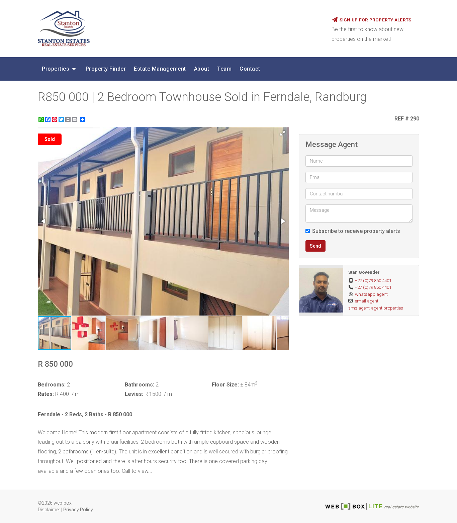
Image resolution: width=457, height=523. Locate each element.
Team (224, 69)
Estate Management (160, 69)
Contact (250, 69)
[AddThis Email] (75, 119)
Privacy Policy (78, 509)
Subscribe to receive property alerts (356, 231)
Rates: (46, 394)
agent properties (387, 308)
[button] (282, 133)
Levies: (134, 394)
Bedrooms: (52, 384)
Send (315, 246)
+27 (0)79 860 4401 (373, 280)
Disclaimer (49, 509)
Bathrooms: (139, 384)
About (201, 69)
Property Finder (106, 69)
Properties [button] (56, 69)
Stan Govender (364, 272)
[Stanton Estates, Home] (180, 28)
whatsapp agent (371, 294)
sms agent (359, 308)
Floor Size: (225, 384)
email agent (366, 300)
